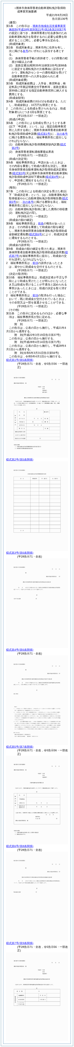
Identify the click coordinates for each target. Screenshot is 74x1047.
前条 (41, 223)
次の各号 (62, 133)
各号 (25, 51)
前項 (35, 263)
